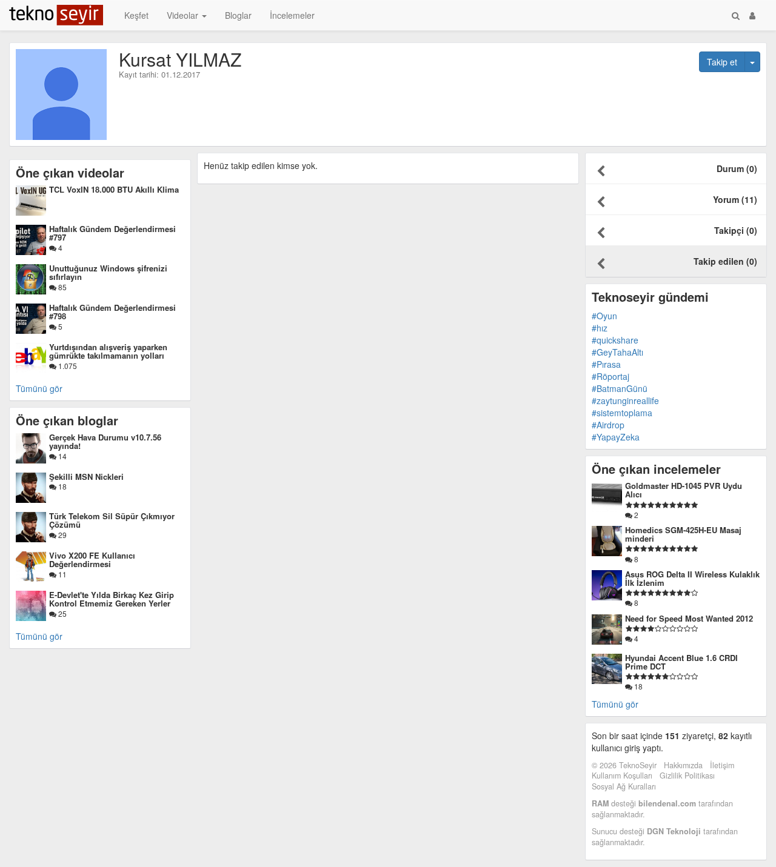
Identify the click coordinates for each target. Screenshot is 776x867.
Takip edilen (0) (725, 261)
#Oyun (604, 316)
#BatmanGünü (619, 388)
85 (61, 287)
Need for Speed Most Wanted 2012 (689, 618)
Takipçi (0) (735, 230)
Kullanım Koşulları (622, 775)
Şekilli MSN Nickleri (86, 476)
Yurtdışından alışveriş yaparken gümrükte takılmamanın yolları (108, 351)
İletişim (722, 765)
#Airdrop (608, 425)
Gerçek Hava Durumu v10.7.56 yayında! (105, 441)
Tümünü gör (39, 388)
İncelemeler (292, 15)
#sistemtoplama (622, 413)
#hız (599, 328)
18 (61, 486)
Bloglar (238, 15)
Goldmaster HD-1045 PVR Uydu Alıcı (683, 490)
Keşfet (136, 15)
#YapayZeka (616, 437)
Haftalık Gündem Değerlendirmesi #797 (112, 233)
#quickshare (615, 340)
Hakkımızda (683, 765)
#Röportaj (610, 376)
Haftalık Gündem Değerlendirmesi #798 (112, 312)
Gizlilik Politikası (687, 775)
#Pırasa (606, 364)
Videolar (184, 15)
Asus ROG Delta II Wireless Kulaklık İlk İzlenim (692, 578)
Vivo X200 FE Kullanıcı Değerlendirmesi (92, 560)
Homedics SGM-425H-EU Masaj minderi (683, 534)
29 (61, 535)
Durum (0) (737, 168)
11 (61, 574)
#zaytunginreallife (625, 400)
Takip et (722, 62)
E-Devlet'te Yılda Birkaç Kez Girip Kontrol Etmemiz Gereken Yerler (111, 599)
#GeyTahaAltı (617, 352)
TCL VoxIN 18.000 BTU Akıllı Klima (114, 189)
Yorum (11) (735, 199)
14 (61, 456)
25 (61, 613)
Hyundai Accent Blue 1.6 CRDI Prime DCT (681, 662)
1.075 (66, 365)
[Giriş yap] (752, 15)
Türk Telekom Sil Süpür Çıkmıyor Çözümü (112, 520)
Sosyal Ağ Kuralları (624, 786)
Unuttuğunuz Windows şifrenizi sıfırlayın (108, 272)
